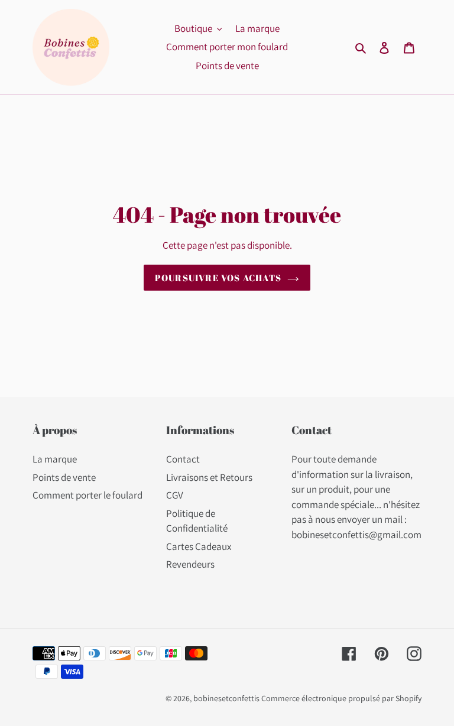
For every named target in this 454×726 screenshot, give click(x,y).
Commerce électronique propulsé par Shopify (341, 698)
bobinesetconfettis (226, 698)
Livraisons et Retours (209, 477)
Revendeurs (190, 564)
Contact (183, 458)
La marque (55, 458)
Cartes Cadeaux (198, 546)
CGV (174, 495)
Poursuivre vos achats (218, 278)
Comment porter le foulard (87, 495)
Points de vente (64, 477)
